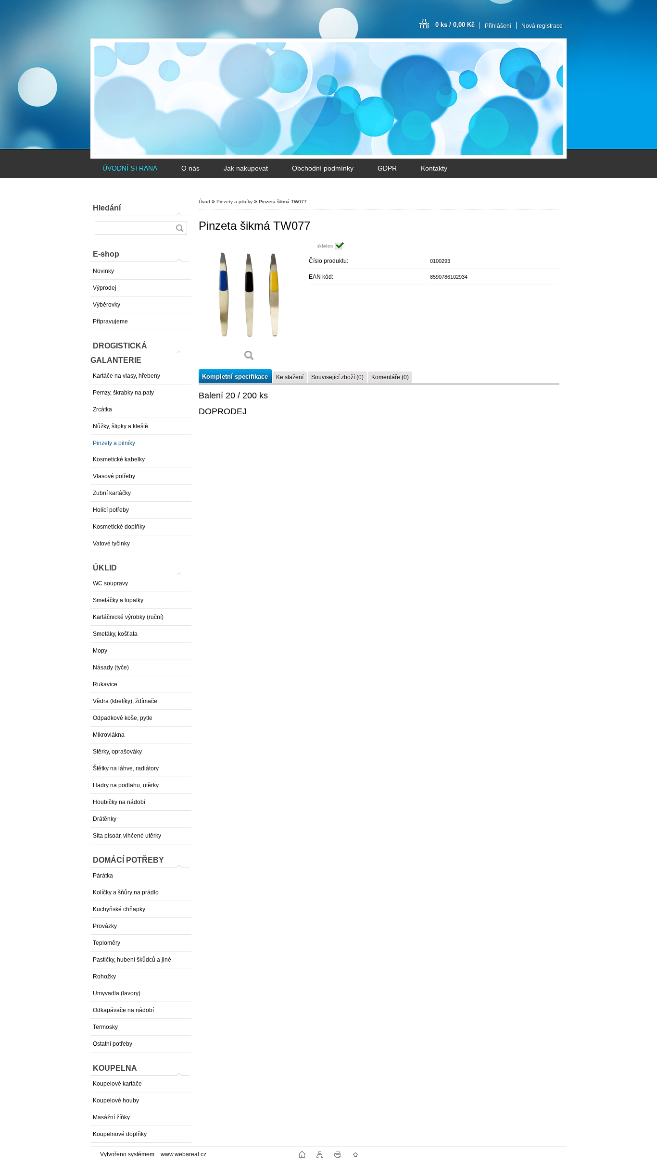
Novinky (103, 271)
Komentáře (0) (390, 377)
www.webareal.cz (183, 1154)
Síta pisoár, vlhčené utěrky (127, 835)
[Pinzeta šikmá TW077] (249, 305)
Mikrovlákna (109, 734)
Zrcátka (102, 409)
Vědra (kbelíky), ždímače (125, 701)
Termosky (105, 1027)
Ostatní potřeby (112, 1043)
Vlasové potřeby (114, 476)
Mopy (100, 650)
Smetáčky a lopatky (118, 600)
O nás (190, 168)
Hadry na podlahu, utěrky (126, 785)
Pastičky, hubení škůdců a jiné (132, 959)
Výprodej (104, 288)
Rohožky (104, 976)
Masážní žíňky (111, 1117)
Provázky (105, 926)
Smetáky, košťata (115, 634)
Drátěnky (104, 819)
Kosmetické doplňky (119, 526)
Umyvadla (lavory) (116, 993)
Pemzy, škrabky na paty (123, 392)
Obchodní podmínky (323, 168)
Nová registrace (542, 26)
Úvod (204, 201)
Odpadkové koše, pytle (122, 718)
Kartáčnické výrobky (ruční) (128, 617)
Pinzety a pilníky (114, 443)
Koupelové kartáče (117, 1083)
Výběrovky (106, 304)
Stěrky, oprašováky (117, 751)
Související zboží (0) (337, 377)
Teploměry (106, 943)
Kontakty (434, 168)
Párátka (103, 875)
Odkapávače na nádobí (123, 1010)
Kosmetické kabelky (119, 459)
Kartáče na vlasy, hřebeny (126, 375)
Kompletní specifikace (235, 376)
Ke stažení (289, 377)
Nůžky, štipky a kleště (120, 426)
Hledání (107, 208)
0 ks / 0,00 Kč (455, 24)
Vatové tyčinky (111, 543)
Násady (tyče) (111, 667)
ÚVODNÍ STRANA (129, 168)
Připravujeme (110, 321)
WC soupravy (110, 583)
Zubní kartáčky (112, 493)
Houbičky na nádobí (119, 802)
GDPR (387, 168)
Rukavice (105, 684)
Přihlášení (498, 26)
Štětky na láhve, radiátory (126, 768)
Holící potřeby (111, 510)
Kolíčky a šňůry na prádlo (126, 892)
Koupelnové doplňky (120, 1134)
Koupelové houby (116, 1100)
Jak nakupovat (246, 168)
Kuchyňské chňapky (119, 909)
